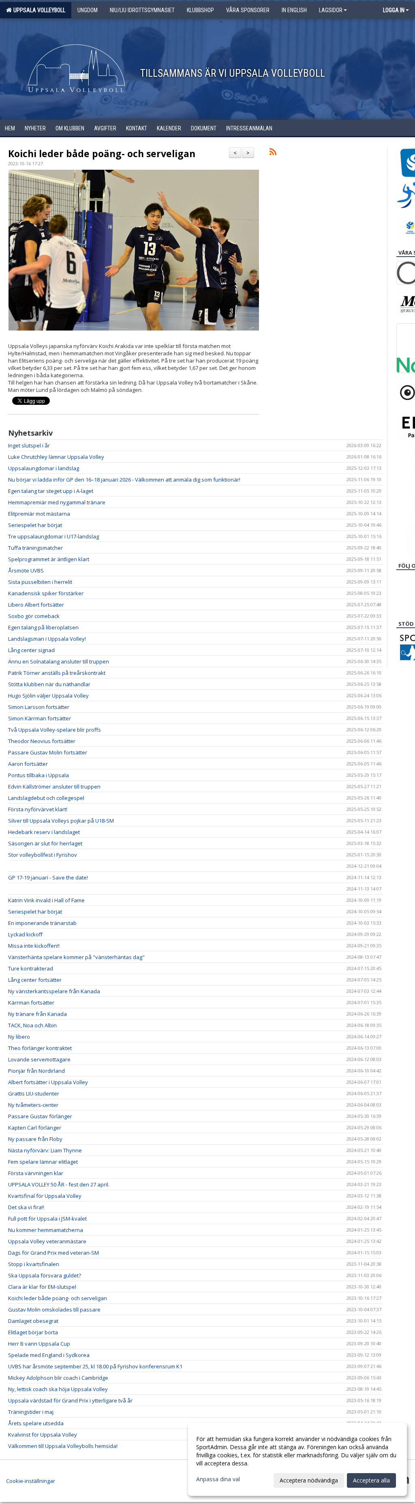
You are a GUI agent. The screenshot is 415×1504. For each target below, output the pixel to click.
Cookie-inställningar (30, 1481)
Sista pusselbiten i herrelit (40, 582)
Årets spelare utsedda (36, 1423)
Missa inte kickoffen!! (34, 945)
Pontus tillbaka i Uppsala (38, 775)
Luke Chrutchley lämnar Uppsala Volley (56, 456)
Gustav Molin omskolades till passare (54, 1309)
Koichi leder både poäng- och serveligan (101, 153)
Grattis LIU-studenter (33, 1093)
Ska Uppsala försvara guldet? (44, 1275)
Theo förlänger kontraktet (40, 1048)
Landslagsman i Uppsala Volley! (47, 638)
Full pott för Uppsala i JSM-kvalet (47, 1218)
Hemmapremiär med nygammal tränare (56, 502)
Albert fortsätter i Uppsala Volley (48, 1082)
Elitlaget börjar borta (33, 1332)
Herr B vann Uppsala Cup (39, 1343)
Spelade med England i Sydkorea (49, 1355)
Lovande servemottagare (39, 1059)
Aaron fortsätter (28, 763)
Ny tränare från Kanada (37, 1014)
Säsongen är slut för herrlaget (45, 843)
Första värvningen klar (35, 1173)
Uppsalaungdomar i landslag (43, 468)
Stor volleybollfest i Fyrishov (42, 854)
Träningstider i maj (30, 1411)
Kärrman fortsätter (31, 1002)
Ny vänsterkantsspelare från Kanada (54, 991)
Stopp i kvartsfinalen (33, 1264)
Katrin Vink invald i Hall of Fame (46, 900)
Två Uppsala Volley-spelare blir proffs (54, 729)
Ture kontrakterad (30, 968)
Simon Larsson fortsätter (38, 707)
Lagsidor (330, 10)
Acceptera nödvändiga (309, 1480)
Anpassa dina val (218, 1479)
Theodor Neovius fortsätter (41, 741)
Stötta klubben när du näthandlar (49, 684)
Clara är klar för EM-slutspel (42, 1286)
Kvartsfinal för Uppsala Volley (44, 1195)
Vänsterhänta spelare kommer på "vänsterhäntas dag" (76, 957)
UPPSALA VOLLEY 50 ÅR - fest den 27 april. (58, 1184)
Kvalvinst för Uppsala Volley (42, 1434)
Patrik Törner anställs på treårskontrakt (56, 672)
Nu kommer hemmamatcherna (45, 1230)
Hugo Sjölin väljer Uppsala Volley (48, 695)
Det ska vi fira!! (26, 1207)
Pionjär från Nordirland (36, 1070)
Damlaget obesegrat (33, 1321)
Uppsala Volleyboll (38, 10)
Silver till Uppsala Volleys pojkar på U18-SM (61, 820)
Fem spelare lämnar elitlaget (43, 1161)
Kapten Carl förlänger (34, 1127)
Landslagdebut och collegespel (46, 798)
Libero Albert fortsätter (36, 604)
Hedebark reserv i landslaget (44, 832)
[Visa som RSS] (273, 153)
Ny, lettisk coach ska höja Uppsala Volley (58, 1389)
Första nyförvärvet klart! (37, 809)
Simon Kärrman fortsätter (39, 718)
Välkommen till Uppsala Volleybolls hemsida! (63, 1446)
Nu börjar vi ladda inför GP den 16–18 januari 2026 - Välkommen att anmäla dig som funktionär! (124, 479)
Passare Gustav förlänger (40, 1116)
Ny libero (19, 1036)
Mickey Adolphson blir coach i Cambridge (58, 1377)
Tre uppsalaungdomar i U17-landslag (53, 536)
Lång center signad (31, 650)
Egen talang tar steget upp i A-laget (50, 491)
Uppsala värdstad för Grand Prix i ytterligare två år (70, 1400)
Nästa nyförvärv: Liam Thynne (45, 1150)
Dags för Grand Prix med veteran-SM (53, 1252)
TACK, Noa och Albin (32, 1025)
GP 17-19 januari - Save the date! (48, 877)
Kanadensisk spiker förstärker (45, 593)
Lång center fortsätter (35, 979)
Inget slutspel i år (29, 445)
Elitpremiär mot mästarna (39, 513)
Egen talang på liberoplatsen (43, 627)
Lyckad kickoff (25, 934)
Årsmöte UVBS (26, 570)
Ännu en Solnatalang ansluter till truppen (58, 661)
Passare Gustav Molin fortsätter (47, 752)
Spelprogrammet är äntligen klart (48, 559)
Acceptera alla (371, 1480)
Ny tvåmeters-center (33, 1105)
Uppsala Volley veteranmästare (47, 1241)
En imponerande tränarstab (42, 923)
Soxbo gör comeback (34, 616)
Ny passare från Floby (35, 1139)
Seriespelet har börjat (35, 525)
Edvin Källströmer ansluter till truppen (54, 786)
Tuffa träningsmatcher (35, 547)
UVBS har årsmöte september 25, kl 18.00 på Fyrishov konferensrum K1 (95, 1366)
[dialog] (297, 1459)
